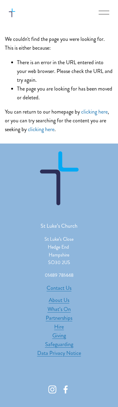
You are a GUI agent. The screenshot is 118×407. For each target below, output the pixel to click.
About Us (59, 300)
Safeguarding (59, 344)
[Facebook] (65, 389)
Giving (59, 335)
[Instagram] (52, 389)
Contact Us (59, 288)
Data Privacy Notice (59, 353)
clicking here (94, 112)
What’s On (59, 309)
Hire (59, 327)
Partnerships (59, 318)
